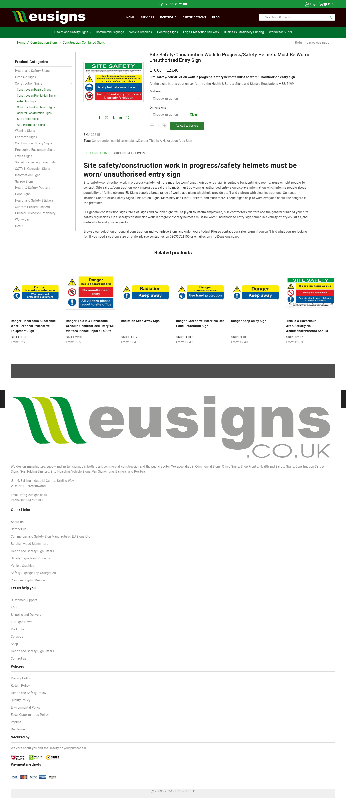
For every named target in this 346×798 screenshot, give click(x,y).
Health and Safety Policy (28, 693)
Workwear (22, 219)
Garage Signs (24, 181)
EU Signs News (21, 622)
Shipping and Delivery (26, 615)
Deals (19, 226)
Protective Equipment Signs (35, 150)
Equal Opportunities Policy (30, 715)
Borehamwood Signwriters (29, 544)
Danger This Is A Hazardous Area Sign (165, 141)
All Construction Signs (31, 124)
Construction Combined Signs (84, 42)
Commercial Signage (110, 32)
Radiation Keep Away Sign (140, 321)
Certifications (194, 17)
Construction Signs (44, 42)
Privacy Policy (21, 678)
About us (17, 522)
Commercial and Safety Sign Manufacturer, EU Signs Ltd (50, 536)
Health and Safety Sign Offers (32, 551)
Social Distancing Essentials (35, 162)
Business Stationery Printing (244, 32)
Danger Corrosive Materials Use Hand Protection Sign (200, 323)
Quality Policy (20, 700)
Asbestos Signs (27, 101)
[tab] (96, 153)
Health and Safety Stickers (34, 200)
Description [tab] (96, 153)
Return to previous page (312, 42)
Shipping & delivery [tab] (129, 153)
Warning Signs (25, 131)
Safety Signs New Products (31, 558)
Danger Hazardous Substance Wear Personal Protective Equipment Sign (33, 326)
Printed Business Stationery (35, 213)
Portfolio (168, 17)
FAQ (14, 607)
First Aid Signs (25, 77)
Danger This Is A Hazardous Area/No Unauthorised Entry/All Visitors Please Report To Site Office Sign (90, 328)
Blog (216, 17)
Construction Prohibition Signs (36, 95)
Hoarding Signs (167, 32)
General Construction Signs (34, 113)
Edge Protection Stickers (201, 32)
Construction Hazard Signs (34, 89)
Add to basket (189, 125)
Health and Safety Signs (71, 32)
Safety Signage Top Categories (33, 573)
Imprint (16, 722)
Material (155, 91)
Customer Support (24, 600)
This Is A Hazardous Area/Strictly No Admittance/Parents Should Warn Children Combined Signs (309, 328)
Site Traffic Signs (28, 118)
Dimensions (158, 107)
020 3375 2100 (175, 4)
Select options (46, 311)
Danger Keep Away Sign (248, 321)
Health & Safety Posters (32, 188)
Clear (193, 114)
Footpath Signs (26, 137)
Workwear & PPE (281, 32)
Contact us (18, 529)
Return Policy (20, 685)
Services (147, 17)
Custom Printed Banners (32, 207)
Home (130, 17)
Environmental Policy (25, 707)
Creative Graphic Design (28, 580)
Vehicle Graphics (140, 32)
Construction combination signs (114, 141)
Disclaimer (18, 729)
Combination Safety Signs (33, 143)
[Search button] (332, 17)
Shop (14, 644)
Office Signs (23, 156)
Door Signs (23, 194)
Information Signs (27, 175)
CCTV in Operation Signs (32, 169)
